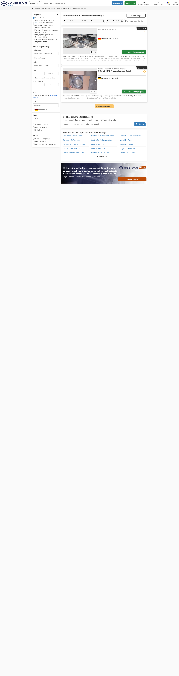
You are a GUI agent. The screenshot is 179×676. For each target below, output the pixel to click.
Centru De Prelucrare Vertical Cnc (104, 136)
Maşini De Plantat (126, 144)
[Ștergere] (103, 21)
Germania (42, 110)
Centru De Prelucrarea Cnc (101, 140)
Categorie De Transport (72, 140)
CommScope (40, 58)
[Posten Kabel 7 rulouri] (80, 41)
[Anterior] (64, 41)
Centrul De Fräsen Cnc (100, 153)
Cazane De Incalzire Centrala (74, 144)
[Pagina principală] (32, 8)
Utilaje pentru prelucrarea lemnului (44, 36)
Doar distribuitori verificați (45, 144)
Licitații (38, 130)
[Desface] (104, 63)
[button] (175, 3)
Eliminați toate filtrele (134, 21)
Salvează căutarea (105, 106)
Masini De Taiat (126, 140)
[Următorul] (95, 41)
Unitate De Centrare (127, 153)
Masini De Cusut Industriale (130, 136)
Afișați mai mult (105, 156)
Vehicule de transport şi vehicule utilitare (46, 31)
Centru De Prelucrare (71, 148)
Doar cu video (41, 141)
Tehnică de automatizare (46, 39)
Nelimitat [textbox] (38, 105)
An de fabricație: (38, 81)
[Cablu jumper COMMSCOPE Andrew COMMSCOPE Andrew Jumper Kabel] (80, 80)
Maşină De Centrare (127, 148)
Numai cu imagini (42, 139)
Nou (37, 118)
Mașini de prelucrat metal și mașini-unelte (45, 26)
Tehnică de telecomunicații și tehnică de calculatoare (45, 19)
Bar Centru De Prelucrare (73, 136)
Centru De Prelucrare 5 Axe (73, 153)
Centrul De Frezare (98, 148)
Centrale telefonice (45, 23)
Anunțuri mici (41, 127)
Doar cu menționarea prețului (45, 78)
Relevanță (136, 15)
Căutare (118, 3)
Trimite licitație (132, 179)
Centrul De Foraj (97, 144)
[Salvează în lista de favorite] (144, 32)
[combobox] (46, 105)
